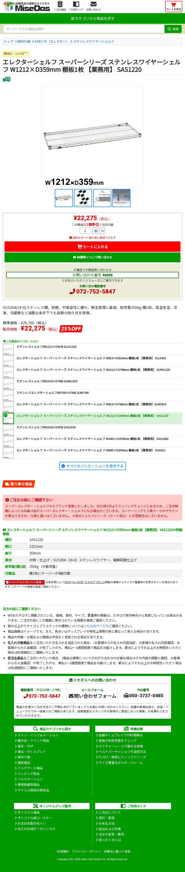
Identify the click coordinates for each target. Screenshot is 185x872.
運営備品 (24, 762)
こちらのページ (94, 625)
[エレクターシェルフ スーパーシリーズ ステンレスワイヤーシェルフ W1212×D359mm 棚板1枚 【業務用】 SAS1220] (92, 136)
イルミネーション (30, 779)
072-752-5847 (96, 291)
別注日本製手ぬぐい (32, 823)
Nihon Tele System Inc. (93, 859)
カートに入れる (95, 246)
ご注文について (110, 812)
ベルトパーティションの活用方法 (122, 751)
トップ (8, 41)
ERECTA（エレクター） (52, 41)
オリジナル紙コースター (35, 817)
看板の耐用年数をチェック (118, 740)
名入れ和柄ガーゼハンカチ (37, 828)
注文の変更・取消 (111, 834)
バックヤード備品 (30, 768)
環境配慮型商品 (29, 784)
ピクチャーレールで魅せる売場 (121, 746)
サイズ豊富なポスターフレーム (121, 762)
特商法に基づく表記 (117, 851)
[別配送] (7, 80)
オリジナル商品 (29, 812)
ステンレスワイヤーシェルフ (93, 41)
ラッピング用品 (29, 773)
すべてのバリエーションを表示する (95, 466)
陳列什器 (24, 41)
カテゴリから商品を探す (95, 18)
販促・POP (25, 746)
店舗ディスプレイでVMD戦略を (121, 735)
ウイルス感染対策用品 (33, 790)
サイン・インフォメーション (38, 735)
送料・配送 (107, 817)
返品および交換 (110, 828)
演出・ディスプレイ (32, 751)
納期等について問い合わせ (94, 257)
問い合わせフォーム (95, 695)
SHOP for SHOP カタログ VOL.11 (85, 582)
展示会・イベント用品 (33, 740)
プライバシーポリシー (86, 851)
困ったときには (110, 839)
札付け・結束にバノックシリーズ (122, 757)
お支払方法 (107, 823)
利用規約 (63, 851)
